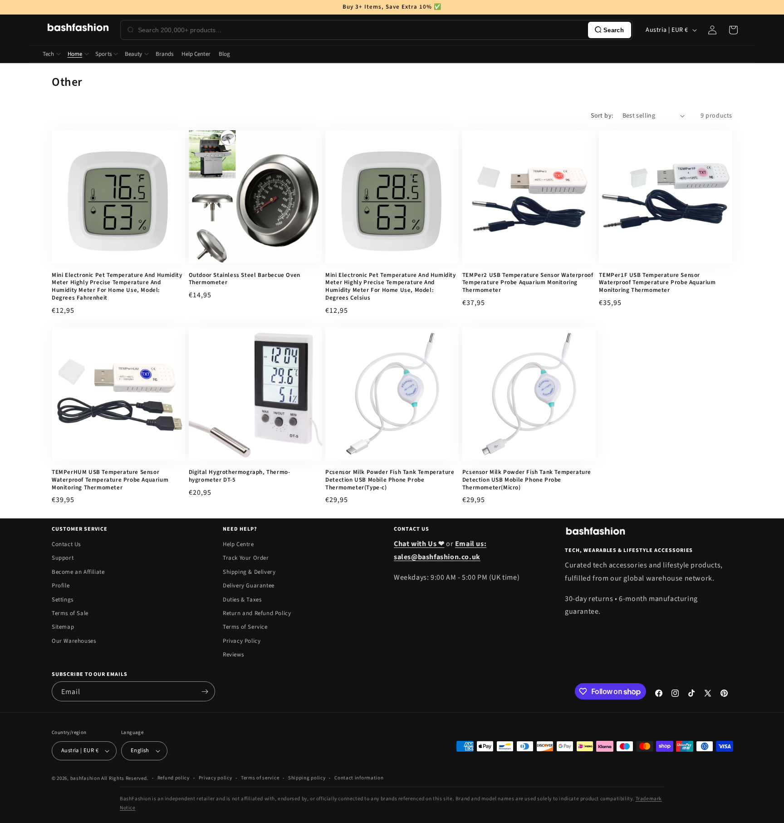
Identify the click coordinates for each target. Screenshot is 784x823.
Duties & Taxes (242, 600)
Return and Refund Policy (257, 613)
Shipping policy (307, 777)
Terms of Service (245, 627)
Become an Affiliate (78, 572)
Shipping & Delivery (249, 572)
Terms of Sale (70, 613)
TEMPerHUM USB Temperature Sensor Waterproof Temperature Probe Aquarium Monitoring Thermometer (110, 480)
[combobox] (361, 29)
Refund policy (173, 777)
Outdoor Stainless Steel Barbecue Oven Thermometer (244, 279)
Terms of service (260, 777)
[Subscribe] (205, 691)
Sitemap (63, 627)
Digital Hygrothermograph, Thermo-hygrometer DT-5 (239, 476)
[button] (733, 30)
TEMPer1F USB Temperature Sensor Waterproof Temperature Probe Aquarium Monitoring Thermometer (657, 283)
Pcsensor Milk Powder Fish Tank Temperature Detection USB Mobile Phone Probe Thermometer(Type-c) (389, 480)
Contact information (358, 777)
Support (63, 558)
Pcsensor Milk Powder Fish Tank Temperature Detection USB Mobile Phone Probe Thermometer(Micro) (526, 480)
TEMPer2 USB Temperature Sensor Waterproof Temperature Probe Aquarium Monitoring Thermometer (527, 283)
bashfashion (85, 778)
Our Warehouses (74, 641)
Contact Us (66, 544)
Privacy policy (215, 777)
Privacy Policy (241, 641)
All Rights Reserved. (124, 778)
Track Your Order (246, 558)
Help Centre (238, 544)
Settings (63, 600)
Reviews (233, 655)
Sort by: (602, 115)
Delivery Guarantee (248, 586)
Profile (60, 586)
